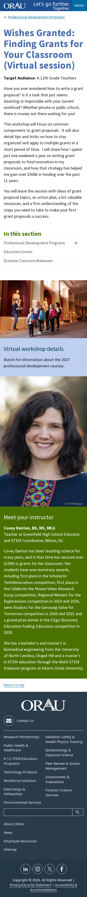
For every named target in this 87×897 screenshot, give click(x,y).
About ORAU (14, 823)
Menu (79, 5)
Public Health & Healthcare (16, 747)
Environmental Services (22, 802)
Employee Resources (20, 841)
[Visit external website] (25, 869)
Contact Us (25, 720)
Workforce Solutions (20, 780)
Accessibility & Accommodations (53, 887)
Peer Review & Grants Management (62, 766)
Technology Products (20, 772)
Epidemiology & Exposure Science (59, 752)
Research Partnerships (21, 736)
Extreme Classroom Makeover (28, 260)
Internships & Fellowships (14, 791)
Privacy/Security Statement (30, 885)
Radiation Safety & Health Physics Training (64, 739)
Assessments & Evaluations (57, 779)
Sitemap (10, 849)
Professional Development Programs (34, 242)
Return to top (14, 685)
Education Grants (18, 251)
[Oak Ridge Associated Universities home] (15, 5)
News (8, 832)
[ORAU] (43, 704)
